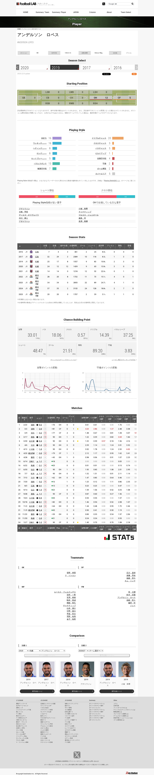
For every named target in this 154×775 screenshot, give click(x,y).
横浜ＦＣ (43, 720)
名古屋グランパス (21, 726)
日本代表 (116, 705)
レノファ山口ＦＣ (70, 728)
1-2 (40, 445)
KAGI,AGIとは (118, 712)
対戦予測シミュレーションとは (123, 718)
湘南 (32, 425)
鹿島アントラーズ (21, 703)
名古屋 (31, 441)
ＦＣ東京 (19, 714)
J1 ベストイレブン (95, 708)
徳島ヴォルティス (45, 734)
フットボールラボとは (120, 708)
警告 (120, 246)
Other (115, 700)
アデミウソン (24, 209)
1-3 (40, 437)
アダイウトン (24, 221)
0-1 (40, 486)
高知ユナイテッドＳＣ (71, 734)
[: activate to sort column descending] (19, 246)
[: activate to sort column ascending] (24, 246)
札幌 (37, 262)
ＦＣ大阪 (67, 722)
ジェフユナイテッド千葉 (23, 710)
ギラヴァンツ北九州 (71, 736)
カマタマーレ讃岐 (70, 730)
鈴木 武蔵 (131, 595)
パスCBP (93, 418)
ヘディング (40, 148)
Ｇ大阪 (31, 498)
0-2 (40, 425)
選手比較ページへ (107, 655)
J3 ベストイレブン (95, 720)
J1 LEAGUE (19, 700)
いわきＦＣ (43, 714)
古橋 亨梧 (23, 212)
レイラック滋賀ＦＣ (71, 720)
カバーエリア (100, 174)
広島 (37, 252)
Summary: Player (59, 12)
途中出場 (63, 246)
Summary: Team (42, 12)
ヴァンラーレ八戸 (45, 705)
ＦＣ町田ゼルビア (21, 718)
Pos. (58, 418)
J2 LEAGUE (43, 700)
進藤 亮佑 (131, 575)
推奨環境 (65, 761)
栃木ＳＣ (67, 705)
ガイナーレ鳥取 (69, 726)
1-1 (40, 461)
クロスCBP (101, 417)
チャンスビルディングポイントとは (63, 360)
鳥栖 (32, 465)
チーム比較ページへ (47, 655)
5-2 (40, 433)
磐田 (32, 457)
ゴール (82, 246)
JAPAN (76, 12)
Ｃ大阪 (31, 449)
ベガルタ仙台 (44, 708)
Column (92, 12)
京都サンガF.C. (20, 728)
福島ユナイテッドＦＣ (71, 703)
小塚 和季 (83, 209)
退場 (129, 246)
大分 (32, 445)
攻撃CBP (85, 418)
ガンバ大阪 (19, 730)
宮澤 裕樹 (71, 597)
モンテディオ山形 (45, 712)
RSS (134, 74)
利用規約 (58, 761)
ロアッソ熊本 (69, 738)
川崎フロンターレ (21, 720)
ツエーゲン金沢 (69, 716)
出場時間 (73, 246)
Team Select (126, 12)
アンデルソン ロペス (126, 597)
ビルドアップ (100, 153)
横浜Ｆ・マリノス (21, 722)
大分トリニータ (45, 740)
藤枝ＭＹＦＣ (44, 732)
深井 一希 (71, 595)
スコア (39, 418)
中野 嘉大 (71, 611)
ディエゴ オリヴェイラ (29, 215)
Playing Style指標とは (112, 181)
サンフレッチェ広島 (22, 738)
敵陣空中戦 (42, 169)
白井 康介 (71, 608)
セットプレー (39, 158)
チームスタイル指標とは (121, 716)
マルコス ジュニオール (89, 215)
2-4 (40, 510)
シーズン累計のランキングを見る (123, 360)
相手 (31, 418)
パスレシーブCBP (118, 417)
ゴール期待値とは (119, 720)
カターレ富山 (44, 728)
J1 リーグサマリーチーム (97, 703)
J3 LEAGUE (68, 700)
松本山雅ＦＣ (69, 712)
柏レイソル (19, 712)
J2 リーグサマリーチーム (97, 710)
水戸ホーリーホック (22, 705)
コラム (116, 703)
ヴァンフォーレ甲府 (46, 724)
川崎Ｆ (31, 461)
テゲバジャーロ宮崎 (46, 742)
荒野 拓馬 (71, 616)
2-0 (40, 429)
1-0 (40, 449)
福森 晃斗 (131, 578)
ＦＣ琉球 (67, 742)
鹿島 (32, 437)
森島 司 (82, 218)
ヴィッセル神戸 (21, 734)
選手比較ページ (37, 691)
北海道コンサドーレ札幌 (47, 703)
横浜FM (31, 453)
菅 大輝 (132, 592)
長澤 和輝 (83, 221)
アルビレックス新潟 (46, 726)
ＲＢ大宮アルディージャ (47, 718)
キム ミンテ (130, 581)
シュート (91, 246)
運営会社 (86, 761)
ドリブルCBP (109, 417)
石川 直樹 (131, 573)
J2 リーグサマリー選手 (96, 712)
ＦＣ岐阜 (67, 718)
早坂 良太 (71, 614)
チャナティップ (85, 212)
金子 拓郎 (71, 619)
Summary (92, 700)
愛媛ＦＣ (67, 732)
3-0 (40, 453)
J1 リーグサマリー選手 (96, 705)
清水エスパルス (21, 724)
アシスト (110, 246)
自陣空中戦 (101, 158)
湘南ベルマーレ (45, 722)
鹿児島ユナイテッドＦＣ (72, 740)
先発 (54, 246)
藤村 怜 (132, 603)
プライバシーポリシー (75, 761)
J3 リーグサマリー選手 (96, 718)
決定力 (44, 138)
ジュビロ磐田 (44, 730)
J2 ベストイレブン (95, 714)
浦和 (32, 429)
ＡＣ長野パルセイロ (71, 714)
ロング (42, 153)
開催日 (24, 418)
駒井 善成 (71, 600)
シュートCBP (126, 417)
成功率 (101, 246)
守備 (104, 163)
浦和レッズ (19, 708)
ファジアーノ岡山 (21, 736)
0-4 (40, 441)
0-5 (40, 498)
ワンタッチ (40, 143)
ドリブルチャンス (99, 138)
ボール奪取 (101, 169)
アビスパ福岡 (20, 740)
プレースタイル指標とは (121, 714)
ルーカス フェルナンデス (65, 592)
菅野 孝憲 (71, 573)
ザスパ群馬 (68, 708)
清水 (32, 433)
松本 (32, 474)
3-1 (40, 465)
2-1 (40, 457)
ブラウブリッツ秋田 (46, 710)
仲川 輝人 (23, 218)
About (109, 12)
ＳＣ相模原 (68, 710)
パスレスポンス (40, 163)
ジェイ (133, 606)
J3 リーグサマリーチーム (97, 716)
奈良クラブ (68, 724)
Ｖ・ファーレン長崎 (22, 742)
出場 (45, 246)
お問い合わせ (94, 761)
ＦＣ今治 (43, 736)
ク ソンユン (70, 575)
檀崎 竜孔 (71, 603)
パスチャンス (100, 148)
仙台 (32, 469)
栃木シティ (43, 716)
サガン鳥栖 (43, 738)
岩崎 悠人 (131, 600)
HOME (25, 12)
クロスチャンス (100, 143)
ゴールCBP (134, 417)
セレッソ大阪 (20, 732)
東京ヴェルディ (21, 716)
